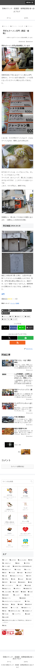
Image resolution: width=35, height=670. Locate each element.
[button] (30, 327)
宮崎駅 (17, 303)
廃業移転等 (6, 313)
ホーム (9, 661)
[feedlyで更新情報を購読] (26, 338)
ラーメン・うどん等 (16, 310)
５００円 (14, 319)
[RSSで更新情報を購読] (17, 343)
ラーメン (12, 303)
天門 (2, 294)
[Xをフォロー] (9, 338)
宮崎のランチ (27, 310)
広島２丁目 (6, 319)
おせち (26, 661)
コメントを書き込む (17, 466)
